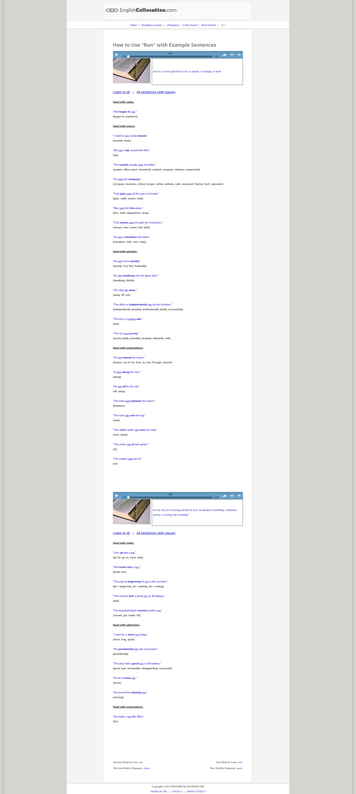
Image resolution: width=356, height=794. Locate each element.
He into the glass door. (136, 275)
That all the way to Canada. (136, 193)
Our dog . (125, 290)
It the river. (127, 371)
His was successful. (135, 649)
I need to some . (130, 135)
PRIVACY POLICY (196, 791)
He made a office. (129, 716)
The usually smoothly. (134, 164)
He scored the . (130, 692)
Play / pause (116, 54)
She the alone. (128, 208)
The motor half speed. (131, 444)
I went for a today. (130, 634)
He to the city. (126, 386)
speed (239, 768)
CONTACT (176, 791)
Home (134, 25)
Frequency (173, 25)
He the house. (129, 357)
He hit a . (125, 677)
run (154, 71)
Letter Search (190, 25)
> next (239, 54)
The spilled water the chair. (135, 429)
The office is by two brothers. (143, 304)
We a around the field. (131, 150)
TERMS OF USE (158, 791)
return (147, 768)
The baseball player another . (138, 610)
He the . (127, 179)
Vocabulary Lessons (151, 25)
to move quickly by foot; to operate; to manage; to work (191, 71)
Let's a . (124, 552)
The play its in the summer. (140, 581)
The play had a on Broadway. (137, 663)
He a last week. (131, 236)
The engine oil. (127, 458)
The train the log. (129, 415)
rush (240, 762)
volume (224, 54)
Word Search (208, 25)
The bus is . (128, 318)
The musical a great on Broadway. (139, 595)
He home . (127, 261)
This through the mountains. (138, 222)
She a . (127, 567)
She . (125, 111)
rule (141, 762)
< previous (231, 54)
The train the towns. (134, 400)
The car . (126, 333)
